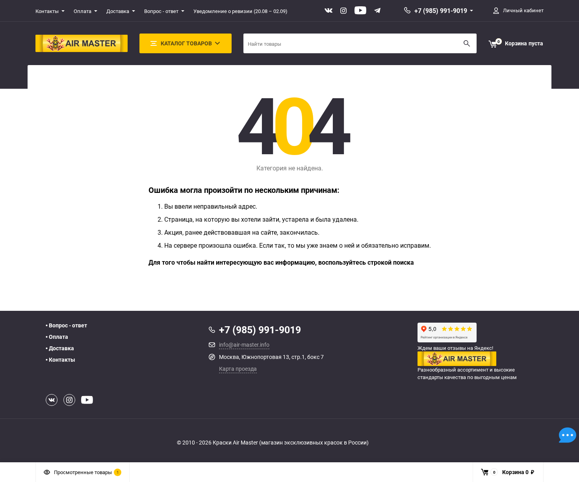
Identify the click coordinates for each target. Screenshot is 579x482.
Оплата (82, 11)
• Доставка (60, 348)
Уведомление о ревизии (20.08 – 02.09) (240, 11)
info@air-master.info (244, 344)
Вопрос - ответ (161, 11)
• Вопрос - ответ (66, 325)
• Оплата (57, 337)
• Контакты (60, 359)
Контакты (47, 11)
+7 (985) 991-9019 (440, 10)
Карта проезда (238, 368)
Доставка (117, 11)
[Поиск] (467, 43)
